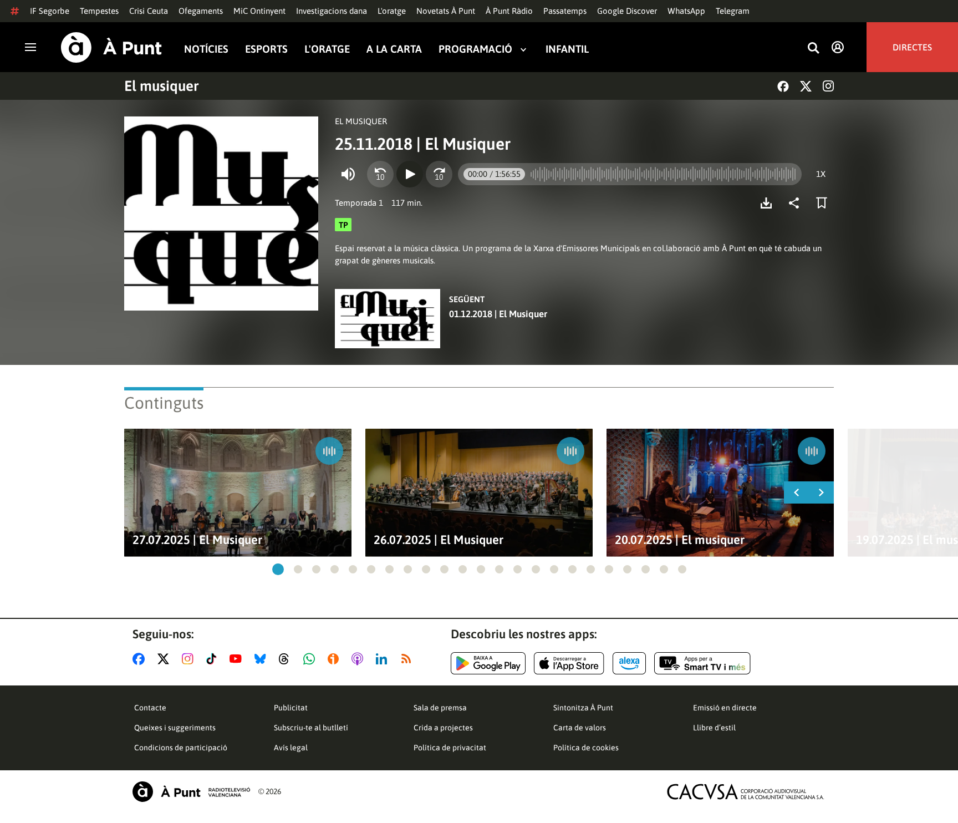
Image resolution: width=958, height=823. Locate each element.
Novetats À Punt (445, 11)
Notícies (206, 49)
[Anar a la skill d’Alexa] (629, 663)
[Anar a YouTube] (238, 658)
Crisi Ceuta (148, 11)
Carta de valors (579, 727)
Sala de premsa (440, 707)
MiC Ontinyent (259, 11)
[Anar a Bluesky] (262, 658)
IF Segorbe (49, 11)
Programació (475, 49)
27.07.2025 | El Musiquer (197, 540)
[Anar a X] (165, 658)
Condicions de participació (180, 747)
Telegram (733, 11)
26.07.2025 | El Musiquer (438, 540)
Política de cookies (586, 747)
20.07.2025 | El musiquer (680, 540)
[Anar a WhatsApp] (311, 658)
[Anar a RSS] (408, 658)
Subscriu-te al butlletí (311, 727)
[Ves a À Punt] (111, 47)
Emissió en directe (725, 707)
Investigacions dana (331, 11)
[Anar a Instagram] (190, 658)
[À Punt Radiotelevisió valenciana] (191, 791)
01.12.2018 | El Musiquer (498, 313)
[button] (278, 569)
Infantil (567, 49)
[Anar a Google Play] (488, 663)
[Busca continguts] (813, 48)
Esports (266, 49)
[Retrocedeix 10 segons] (380, 174)
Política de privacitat (450, 747)
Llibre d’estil (714, 727)
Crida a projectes (443, 727)
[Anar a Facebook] (141, 658)
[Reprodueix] (409, 174)
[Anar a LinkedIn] (383, 658)
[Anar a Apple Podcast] (359, 658)
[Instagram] (828, 86)
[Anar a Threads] (287, 658)
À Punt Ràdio (509, 11)
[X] (806, 86)
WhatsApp (686, 11)
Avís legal (291, 747)
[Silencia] (348, 174)
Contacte (150, 707)
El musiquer (161, 86)
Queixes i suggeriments (175, 727)
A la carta (394, 49)
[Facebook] (783, 86)
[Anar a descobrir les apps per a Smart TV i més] (702, 663)
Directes (912, 47)
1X (820, 174)
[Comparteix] (796, 203)
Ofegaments (201, 11)
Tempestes (99, 11)
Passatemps (565, 11)
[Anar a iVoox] (335, 658)
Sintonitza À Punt (583, 707)
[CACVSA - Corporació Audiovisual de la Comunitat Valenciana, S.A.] (745, 791)
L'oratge (392, 11)
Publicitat (291, 707)
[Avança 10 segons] (439, 174)
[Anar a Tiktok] (213, 658)
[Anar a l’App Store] (569, 663)
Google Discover (627, 11)
